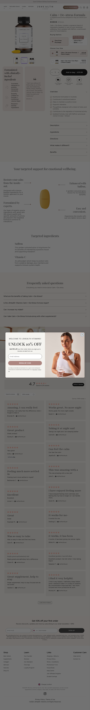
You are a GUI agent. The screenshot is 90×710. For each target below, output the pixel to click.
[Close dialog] (82, 334)
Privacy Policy (35, 369)
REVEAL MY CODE (25, 363)
